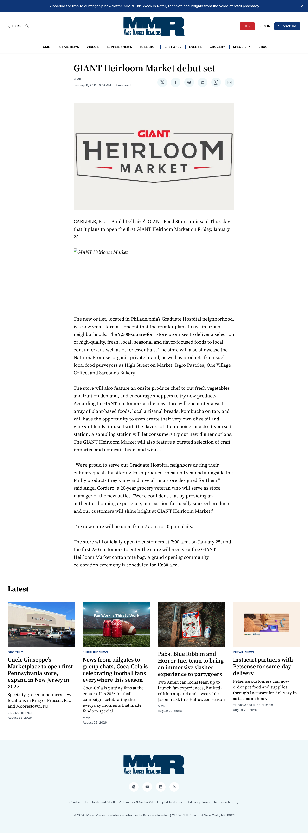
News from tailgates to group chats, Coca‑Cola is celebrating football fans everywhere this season (115, 670)
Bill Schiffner (20, 713)
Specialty (242, 47)
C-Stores (172, 47)
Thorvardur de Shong (253, 705)
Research (148, 47)
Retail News (68, 47)
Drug (263, 47)
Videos (93, 47)
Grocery (217, 47)
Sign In (264, 26)
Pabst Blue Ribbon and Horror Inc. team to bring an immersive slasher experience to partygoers (191, 664)
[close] (302, 6)
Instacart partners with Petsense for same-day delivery (263, 666)
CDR (247, 26)
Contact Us (78, 802)
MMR (77, 79)
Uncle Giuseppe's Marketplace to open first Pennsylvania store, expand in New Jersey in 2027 (40, 673)
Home (45, 47)
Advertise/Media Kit (136, 802)
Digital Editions (170, 802)
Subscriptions (198, 802)
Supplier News (119, 47)
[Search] (27, 26)
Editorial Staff (104, 802)
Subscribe (287, 26)
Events (195, 47)
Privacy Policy (226, 802)
